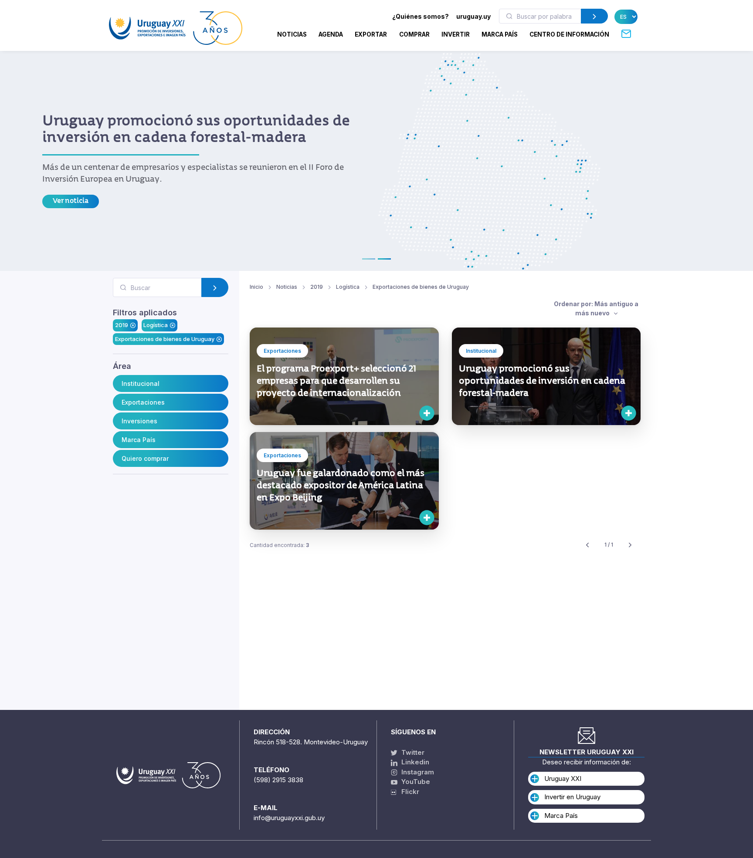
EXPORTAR (371, 34)
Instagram (417, 772)
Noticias (292, 34)
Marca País (139, 439)
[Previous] (587, 545)
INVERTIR (455, 34)
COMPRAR (414, 34)
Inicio (256, 287)
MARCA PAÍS (500, 34)
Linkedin (414, 762)
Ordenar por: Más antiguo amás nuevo (596, 308)
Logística (155, 324)
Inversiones (139, 421)
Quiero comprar (145, 458)
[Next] (630, 545)
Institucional (140, 383)
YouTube (415, 781)
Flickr (407, 791)
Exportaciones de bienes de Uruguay (164, 338)
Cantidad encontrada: (279, 545)
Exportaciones (143, 402)
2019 (121, 324)
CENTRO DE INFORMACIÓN (569, 34)
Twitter (412, 752)
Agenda (331, 34)
